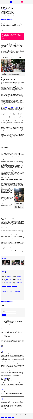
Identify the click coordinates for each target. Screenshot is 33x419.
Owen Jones (22, 136)
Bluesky (6, 417)
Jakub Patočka (4, 9)
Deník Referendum (5, 2)
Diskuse (22, 414)
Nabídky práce (25, 414)
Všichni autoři (11, 414)
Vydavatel (15, 414)
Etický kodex (18, 414)
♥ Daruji (3, 38)
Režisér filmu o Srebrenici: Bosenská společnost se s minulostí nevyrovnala (12, 294)
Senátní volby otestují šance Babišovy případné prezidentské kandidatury (12, 295)
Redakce (7, 414)
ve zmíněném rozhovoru (17, 158)
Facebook (2, 417)
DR (11, 2)
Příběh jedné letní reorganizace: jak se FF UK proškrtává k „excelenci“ (12, 291)
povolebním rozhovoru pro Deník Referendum (12, 107)
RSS (12, 417)
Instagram (9, 417)
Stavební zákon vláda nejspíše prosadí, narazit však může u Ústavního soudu (12, 297)
